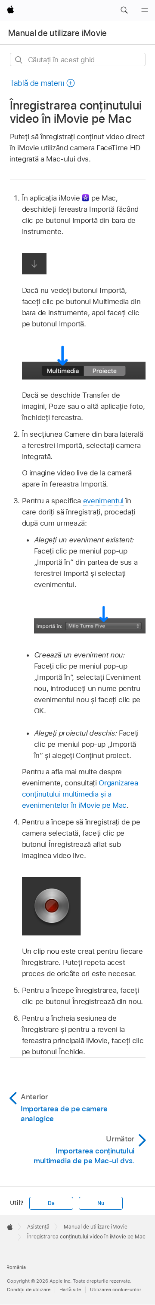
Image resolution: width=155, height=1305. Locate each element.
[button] (124, 10)
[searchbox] (78, 59)
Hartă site (70, 1290)
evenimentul (103, 500)
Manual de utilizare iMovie (57, 33)
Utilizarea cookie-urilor (115, 1290)
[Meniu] (144, 10)
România (16, 1267)
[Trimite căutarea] (19, 59)
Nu (100, 1203)
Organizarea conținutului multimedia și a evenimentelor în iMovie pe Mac (80, 794)
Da (51, 1203)
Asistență (38, 1227)
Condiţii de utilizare (28, 1290)
